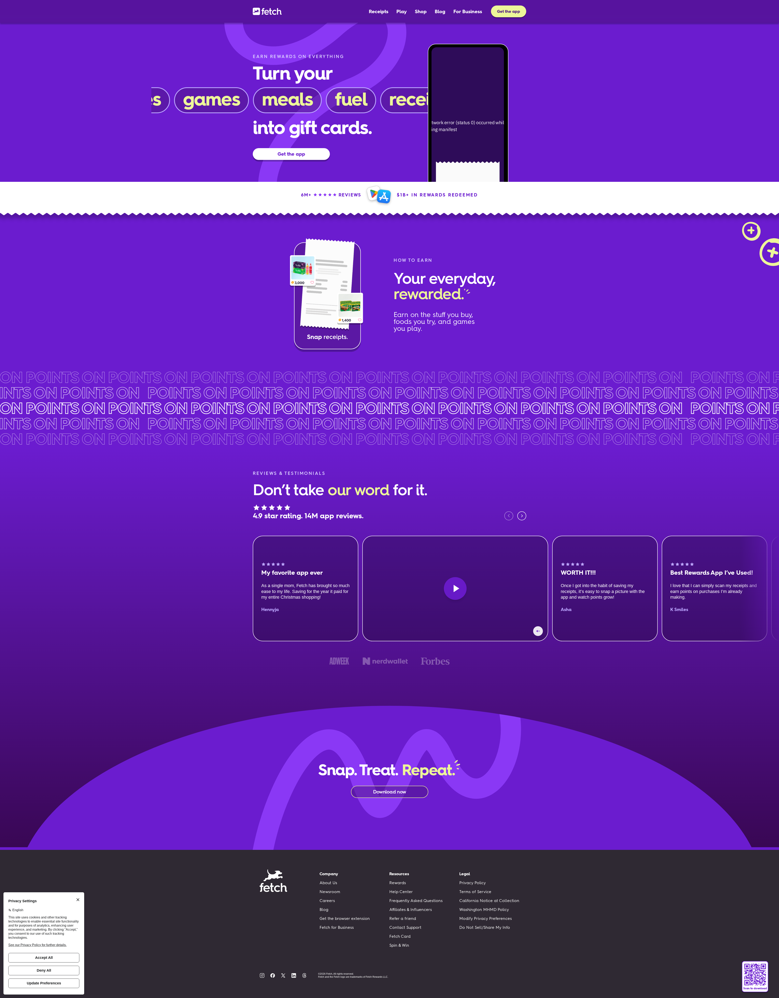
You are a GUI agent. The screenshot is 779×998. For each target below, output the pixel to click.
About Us (328, 882)
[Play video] (455, 588)
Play (401, 11)
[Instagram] (262, 975)
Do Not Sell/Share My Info (484, 927)
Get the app (508, 11)
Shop (421, 11)
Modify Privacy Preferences (485, 918)
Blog (440, 11)
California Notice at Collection (489, 900)
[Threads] (304, 975)
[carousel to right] (521, 515)
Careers (327, 900)
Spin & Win (399, 945)
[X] (283, 975)
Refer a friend (402, 918)
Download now (389, 792)
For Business (467, 11)
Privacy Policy (472, 882)
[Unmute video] (538, 631)
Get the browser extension (345, 918)
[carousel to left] (508, 515)
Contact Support (405, 927)
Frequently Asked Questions (416, 900)
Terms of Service (475, 891)
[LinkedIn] (293, 975)
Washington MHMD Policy (484, 909)
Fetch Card (400, 936)
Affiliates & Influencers (410, 909)
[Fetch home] (267, 11)
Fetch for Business (337, 927)
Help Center (401, 891)
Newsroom (330, 891)
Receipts (378, 11)
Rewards (397, 882)
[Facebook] (272, 975)
